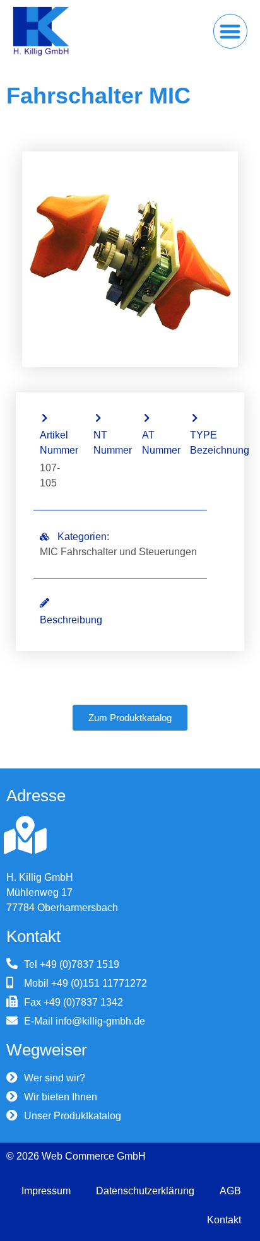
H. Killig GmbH (39, 877)
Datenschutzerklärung (145, 1190)
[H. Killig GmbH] (25, 835)
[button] (230, 31)
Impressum (46, 1190)
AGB (230, 1190)
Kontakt (224, 1220)
